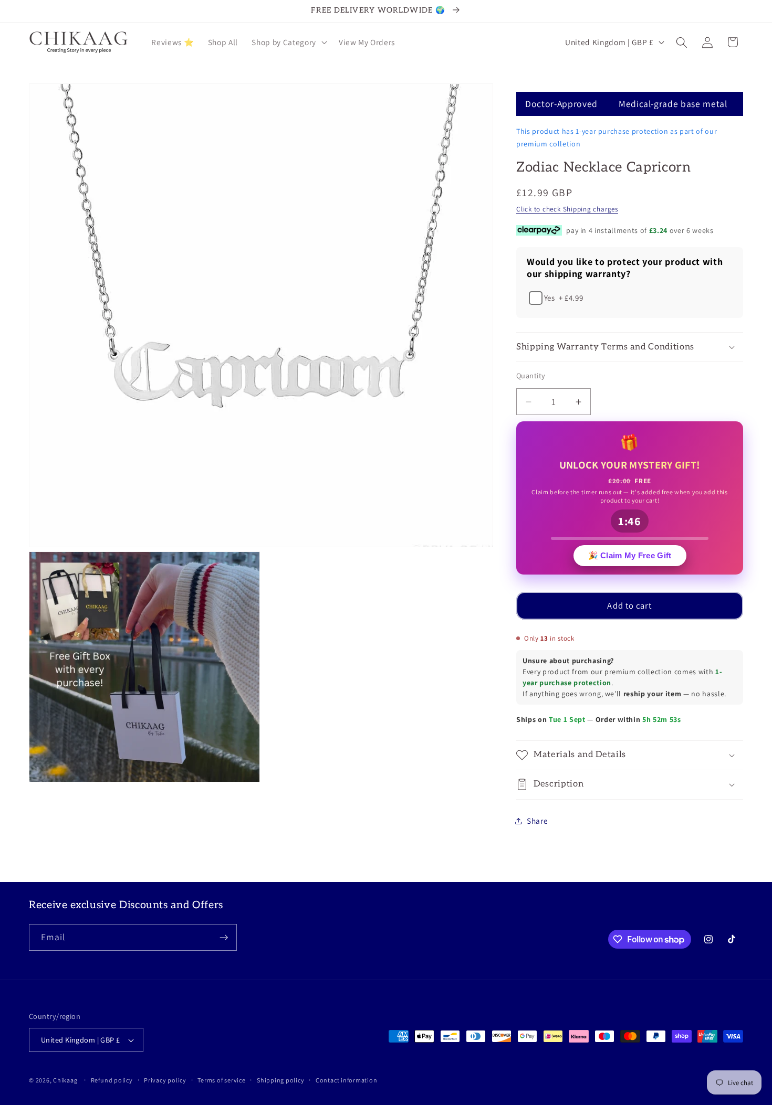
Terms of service (221, 1080)
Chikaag (65, 1080)
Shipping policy (281, 1080)
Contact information (347, 1080)
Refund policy (112, 1080)
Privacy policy (165, 1080)
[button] (288, 42)
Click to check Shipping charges (567, 209)
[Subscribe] (223, 937)
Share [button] (537, 820)
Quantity (531, 375)
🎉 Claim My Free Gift (630, 557)
